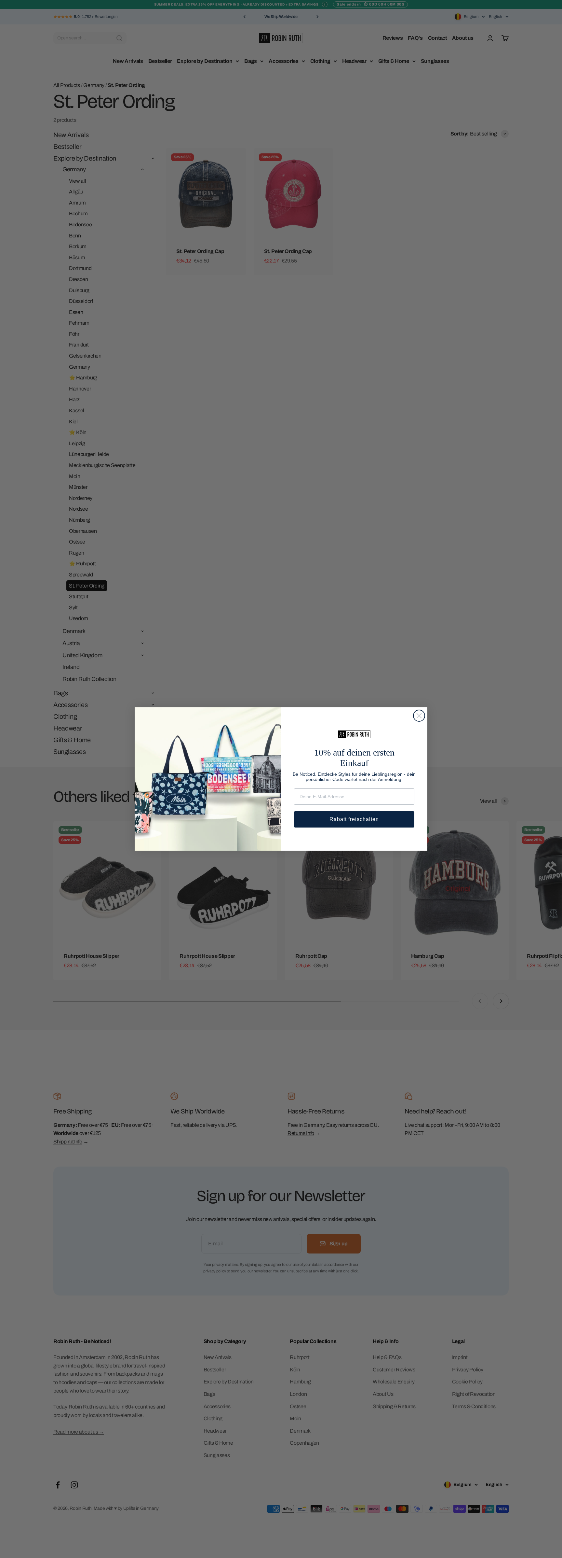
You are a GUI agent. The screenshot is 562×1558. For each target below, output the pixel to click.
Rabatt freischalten (354, 819)
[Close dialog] (419, 715)
